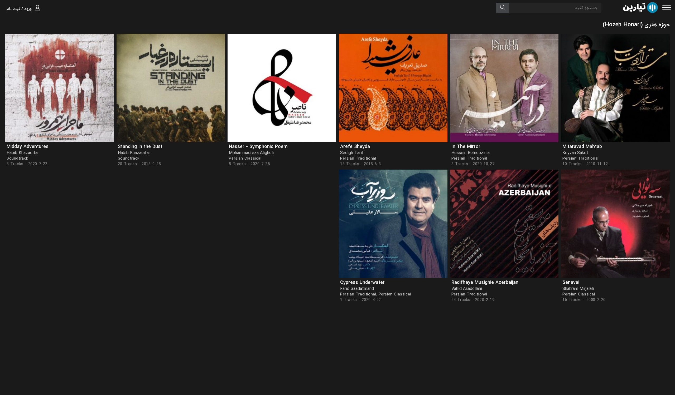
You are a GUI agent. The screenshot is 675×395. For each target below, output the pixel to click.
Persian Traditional (580, 158)
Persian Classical (245, 158)
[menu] (666, 7)
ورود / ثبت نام (20, 9)
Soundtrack (128, 158)
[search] (502, 8)
